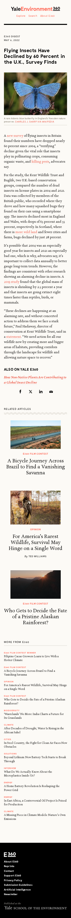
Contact (9, 870)
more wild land (26, 232)
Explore (21, 15)
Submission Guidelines (18, 884)
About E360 (47, 15)
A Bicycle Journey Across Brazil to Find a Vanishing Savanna (35, 467)
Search (32, 15)
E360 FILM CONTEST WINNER (20, 652)
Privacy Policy (13, 880)
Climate (9, 725)
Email (51, 391)
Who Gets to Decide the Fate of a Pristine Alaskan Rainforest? (35, 617)
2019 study (11, 282)
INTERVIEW (10, 768)
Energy (8, 782)
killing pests (40, 161)
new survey (15, 136)
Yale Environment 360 (35, 9)
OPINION (9, 681)
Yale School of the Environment (35, 907)
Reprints (9, 866)
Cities (7, 739)
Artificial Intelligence (17, 889)
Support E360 (12, 875)
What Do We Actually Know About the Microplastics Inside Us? (28, 773)
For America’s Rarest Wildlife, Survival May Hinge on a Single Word (35, 542)
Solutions (10, 753)
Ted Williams (38, 556)
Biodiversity (12, 710)
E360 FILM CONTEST (15, 667)
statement (13, 337)
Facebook (20, 391)
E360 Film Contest (15, 696)
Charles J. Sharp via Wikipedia (34, 121)
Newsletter (11, 894)
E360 (10, 855)
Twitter (30, 391)
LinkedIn (41, 391)
